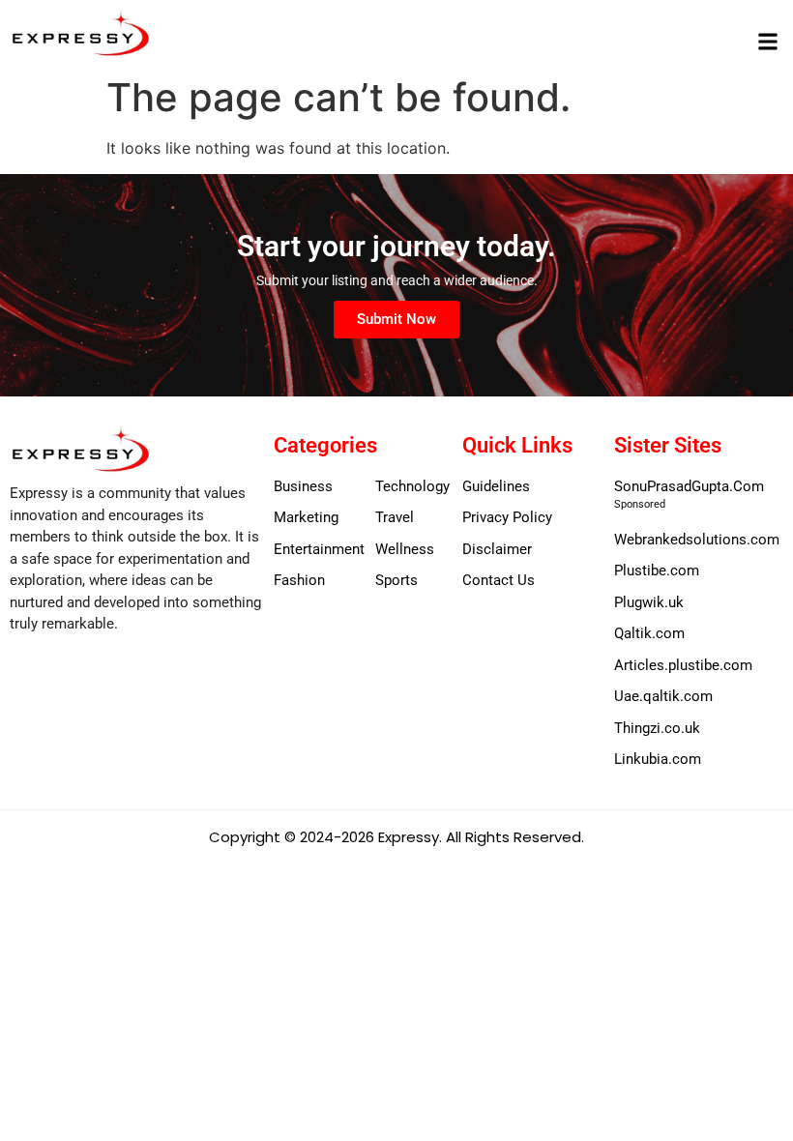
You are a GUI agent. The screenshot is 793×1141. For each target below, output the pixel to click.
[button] (767, 41)
